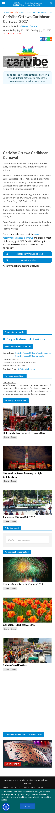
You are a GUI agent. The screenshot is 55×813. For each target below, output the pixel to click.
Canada (6, 12)
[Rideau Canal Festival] (27, 650)
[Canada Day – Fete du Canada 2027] (27, 569)
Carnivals (14, 12)
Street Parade (31, 12)
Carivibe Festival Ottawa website (29, 356)
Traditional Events (44, 12)
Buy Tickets (16, 787)
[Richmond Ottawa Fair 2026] (27, 502)
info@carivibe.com (26, 369)
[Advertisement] (27, 117)
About (41, 787)
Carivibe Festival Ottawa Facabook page (33, 353)
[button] (6, 807)
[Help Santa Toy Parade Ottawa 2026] (27, 418)
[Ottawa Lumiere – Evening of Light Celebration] (27, 458)
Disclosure (29, 787)
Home (5, 787)
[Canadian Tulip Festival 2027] (27, 610)
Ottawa (21, 12)
